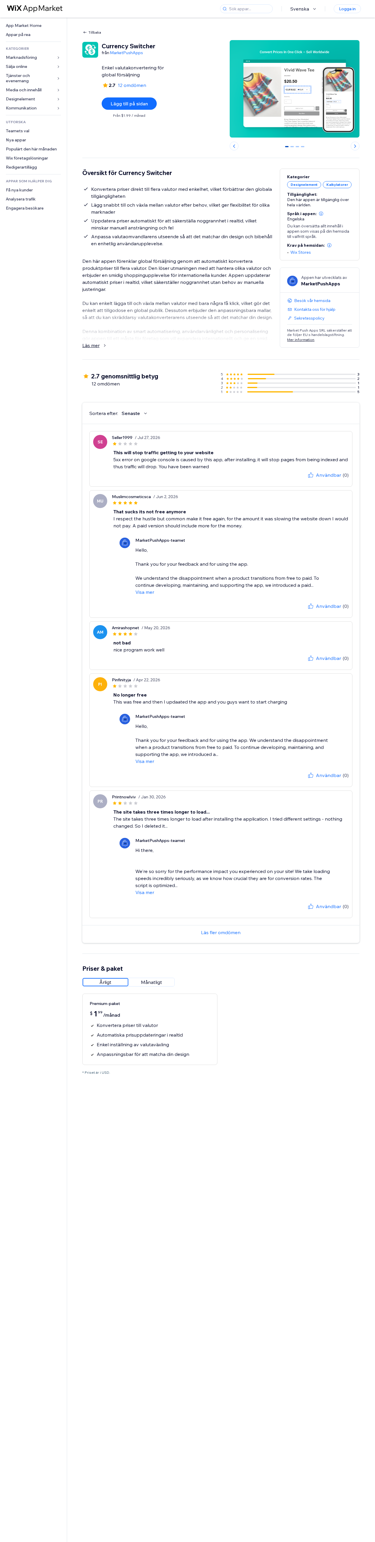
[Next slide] (355, 146)
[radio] (105, 982)
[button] (321, 213)
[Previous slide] (234, 146)
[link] (33, 25)
